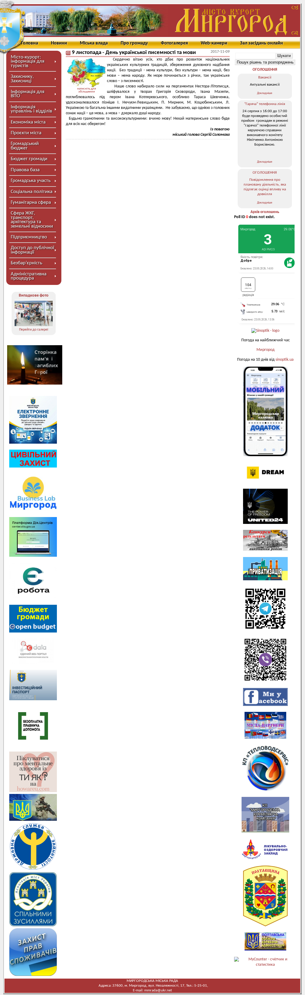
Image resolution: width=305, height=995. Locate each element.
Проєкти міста (26, 132)
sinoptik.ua (285, 359)
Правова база (25, 169)
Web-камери (214, 43)
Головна (29, 43)
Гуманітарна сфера (31, 202)
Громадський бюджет (25, 145)
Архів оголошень (264, 212)
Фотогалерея (174, 43)
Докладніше (264, 93)
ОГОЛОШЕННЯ (265, 70)
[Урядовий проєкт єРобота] (33, 597)
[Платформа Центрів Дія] (33, 555)
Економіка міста (28, 122)
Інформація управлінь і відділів (31, 109)
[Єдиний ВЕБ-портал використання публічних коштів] (33, 663)
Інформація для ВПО (27, 93)
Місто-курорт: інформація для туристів (27, 61)
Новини (59, 43)
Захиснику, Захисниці (22, 78)
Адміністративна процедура (28, 276)
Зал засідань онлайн (261, 43)
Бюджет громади (29, 158)
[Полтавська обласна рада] (265, 925)
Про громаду (134, 43)
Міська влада (94, 43)
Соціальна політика (31, 191)
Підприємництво (29, 237)
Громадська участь (31, 180)
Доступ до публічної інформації (32, 249)
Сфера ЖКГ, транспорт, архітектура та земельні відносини (32, 220)
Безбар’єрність (26, 263)
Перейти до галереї (33, 329)
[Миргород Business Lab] (33, 509)
